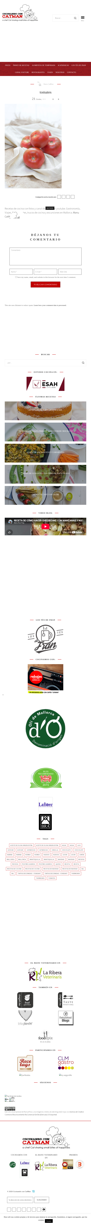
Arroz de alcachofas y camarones (45, 452)
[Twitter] (63, 197)
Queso (58, 864)
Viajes (50, 72)
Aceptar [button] (48, 1221)
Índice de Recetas (21, 65)
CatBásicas (31, 850)
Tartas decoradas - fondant (56, 873)
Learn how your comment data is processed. (50, 305)
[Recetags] (25, 1063)
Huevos (46, 855)
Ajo (79, 845)
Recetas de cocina (14, 869)
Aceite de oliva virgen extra (21, 845)
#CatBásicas (63, 65)
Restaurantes (38, 72)
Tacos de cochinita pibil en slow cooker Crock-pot (45, 431)
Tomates (51, 878)
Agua (64, 845)
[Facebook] (59, 197)
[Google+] (68, 197)
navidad (61, 859)
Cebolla (55, 850)
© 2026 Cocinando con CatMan (19, 1191)
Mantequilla (35, 859)
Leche (65, 855)
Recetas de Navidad (51, 869)
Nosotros (60, 72)
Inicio (7, 65)
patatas (81, 859)
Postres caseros (28, 864)
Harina (9, 855)
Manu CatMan (48, 84)
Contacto (71, 72)
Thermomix (75, 873)
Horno (28, 855)
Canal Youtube (22, 72)
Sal (82, 869)
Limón (81, 855)
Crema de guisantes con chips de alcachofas (46, 473)
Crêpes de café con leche (45, 494)
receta (67, 864)
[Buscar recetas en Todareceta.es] (13, 1096)
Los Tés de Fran (79, 65)
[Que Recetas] (24, 1075)
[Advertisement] (45, 44)
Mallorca (10, 859)
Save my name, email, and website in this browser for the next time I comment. (46, 277)
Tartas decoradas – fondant (29, 873)
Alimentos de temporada (43, 65)
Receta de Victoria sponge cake (45, 410)
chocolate (66, 850)
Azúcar (11, 850)
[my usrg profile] (65, 1075)
